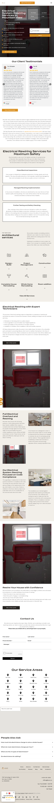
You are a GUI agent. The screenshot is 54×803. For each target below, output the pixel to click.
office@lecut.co (47, 780)
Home (21, 767)
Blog (36, 769)
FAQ (41, 769)
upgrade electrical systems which (33, 131)
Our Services (36, 767)
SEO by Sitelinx (37, 793)
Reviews (30, 769)
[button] (51, 3)
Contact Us (48, 769)
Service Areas (45, 767)
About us (28, 767)
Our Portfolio (22, 769)
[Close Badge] (13, 792)
